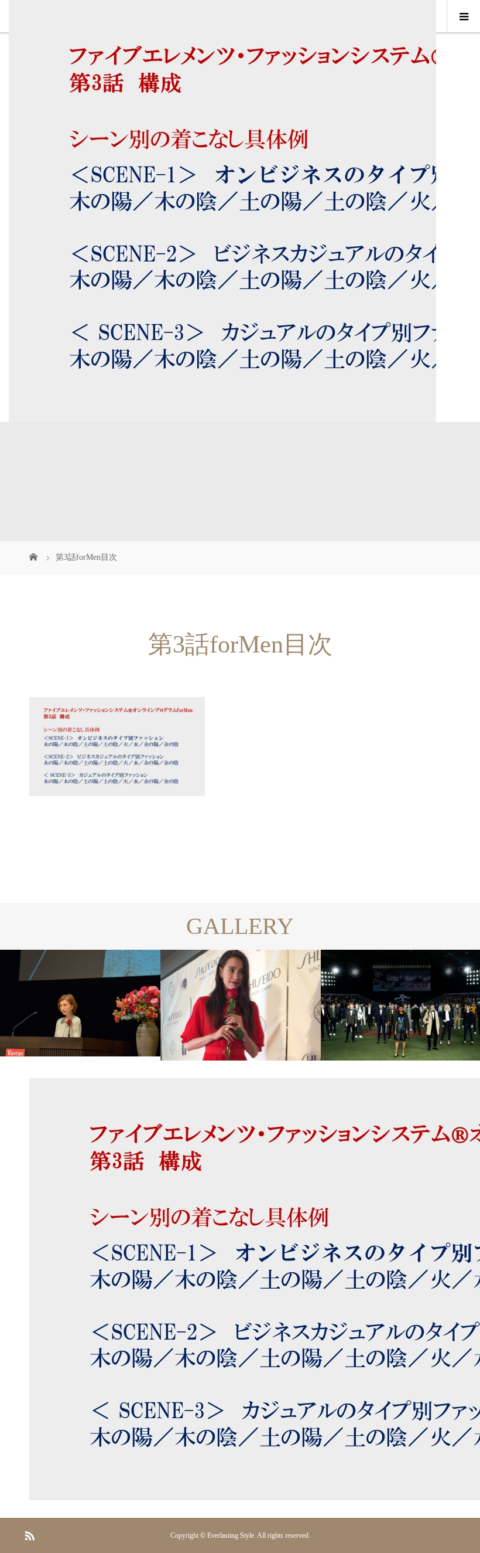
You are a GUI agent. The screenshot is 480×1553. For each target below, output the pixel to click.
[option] (80, 1003)
